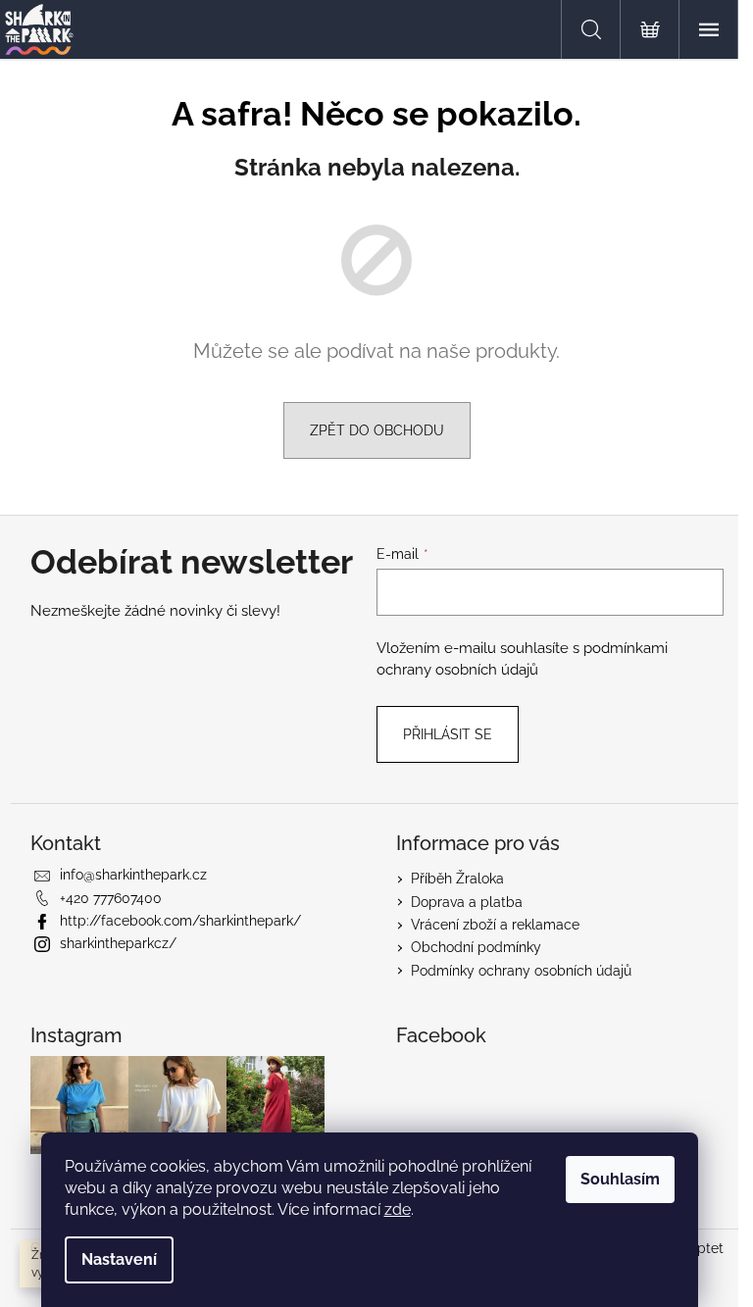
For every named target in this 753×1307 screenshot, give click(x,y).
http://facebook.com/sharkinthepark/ (180, 921)
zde (397, 1209)
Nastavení (119, 1259)
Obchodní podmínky (476, 947)
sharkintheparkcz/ (118, 943)
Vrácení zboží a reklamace (495, 924)
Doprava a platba (467, 902)
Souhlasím (620, 1179)
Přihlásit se (447, 734)
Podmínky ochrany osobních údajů (521, 971)
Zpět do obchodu (377, 430)
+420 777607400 (111, 898)
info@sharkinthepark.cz (133, 874)
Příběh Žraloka (457, 878)
